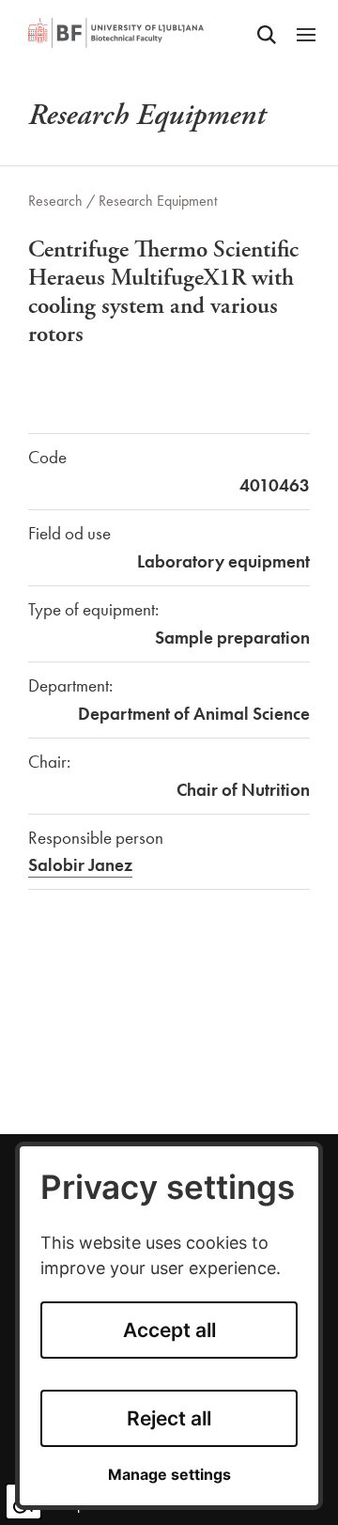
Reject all (169, 1418)
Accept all (169, 1330)
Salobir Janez (80, 865)
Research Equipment (158, 200)
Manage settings (169, 1475)
